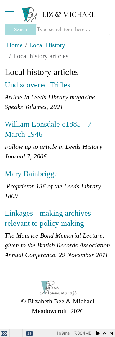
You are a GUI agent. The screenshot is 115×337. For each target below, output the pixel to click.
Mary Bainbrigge (31, 173)
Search (20, 29)
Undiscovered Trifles (37, 85)
